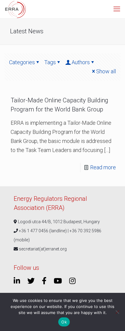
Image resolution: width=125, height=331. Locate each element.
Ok (64, 321)
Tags (50, 62)
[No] (117, 312)
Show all (106, 71)
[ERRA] (15, 9)
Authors (81, 62)
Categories (22, 62)
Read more (103, 167)
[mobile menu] (117, 9)
